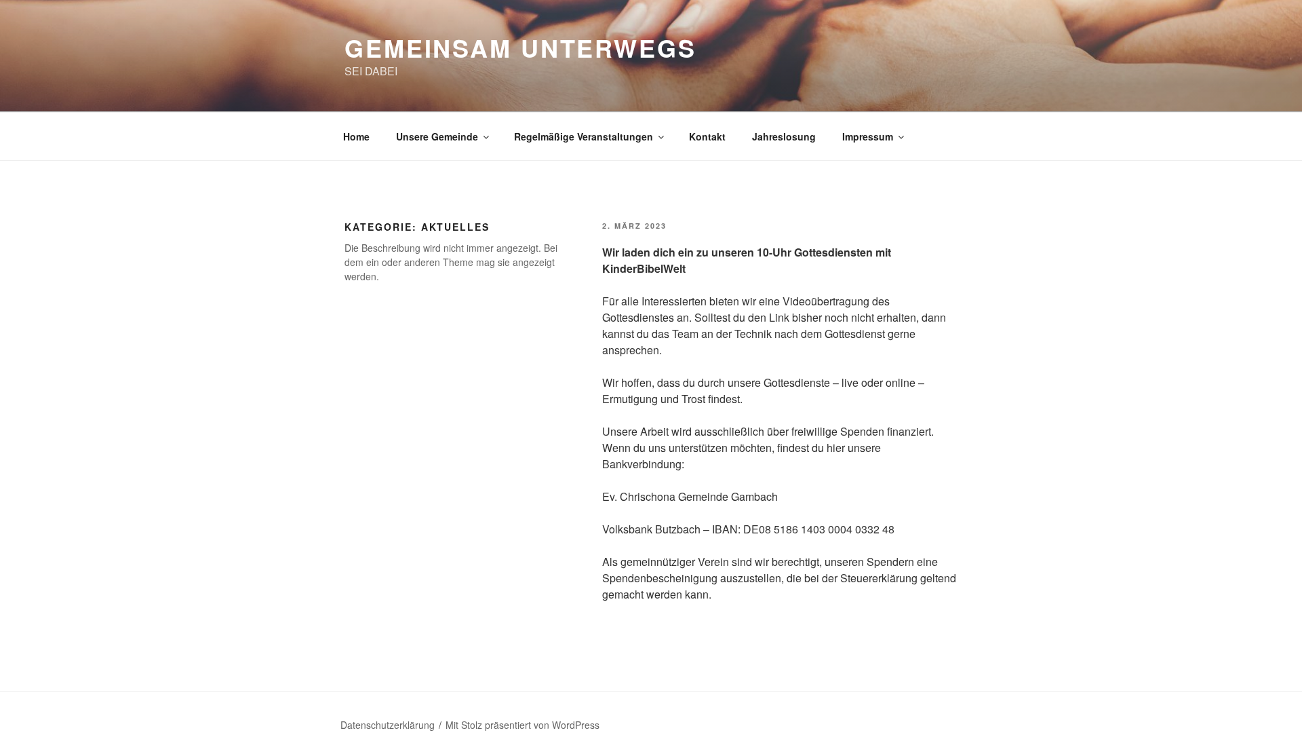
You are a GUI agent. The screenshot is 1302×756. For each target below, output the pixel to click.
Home (356, 136)
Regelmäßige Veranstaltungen (583, 136)
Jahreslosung (784, 136)
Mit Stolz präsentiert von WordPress (522, 725)
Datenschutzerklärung (387, 725)
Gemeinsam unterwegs (520, 47)
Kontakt (707, 136)
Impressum (867, 136)
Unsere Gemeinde (437, 136)
